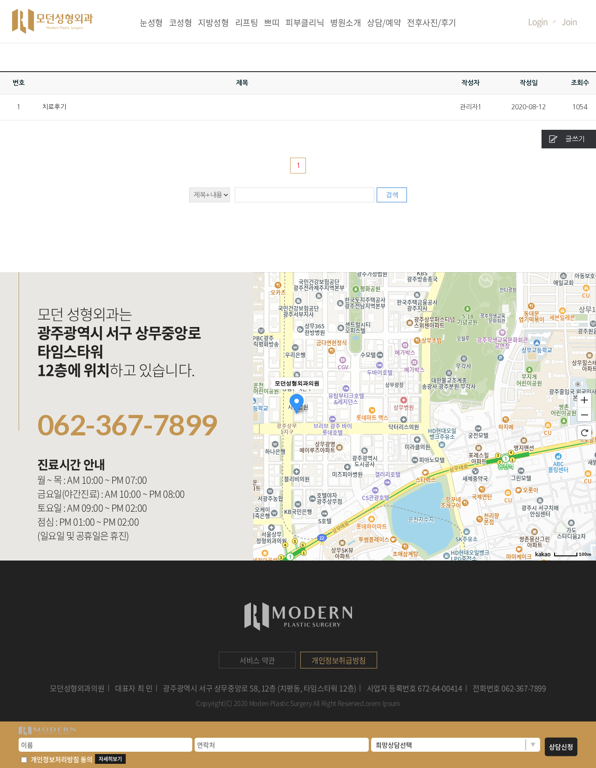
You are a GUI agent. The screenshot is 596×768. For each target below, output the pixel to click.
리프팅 (246, 22)
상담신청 (561, 746)
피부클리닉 (304, 22)
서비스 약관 (257, 660)
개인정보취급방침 (339, 660)
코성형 (180, 22)
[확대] (584, 399)
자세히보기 (110, 759)
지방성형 (213, 22)
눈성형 (151, 22)
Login (538, 21)
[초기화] (584, 433)
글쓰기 (575, 138)
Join (569, 21)
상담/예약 (384, 22)
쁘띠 (271, 22)
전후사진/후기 (431, 22)
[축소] (584, 415)
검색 (392, 195)
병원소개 (345, 22)
